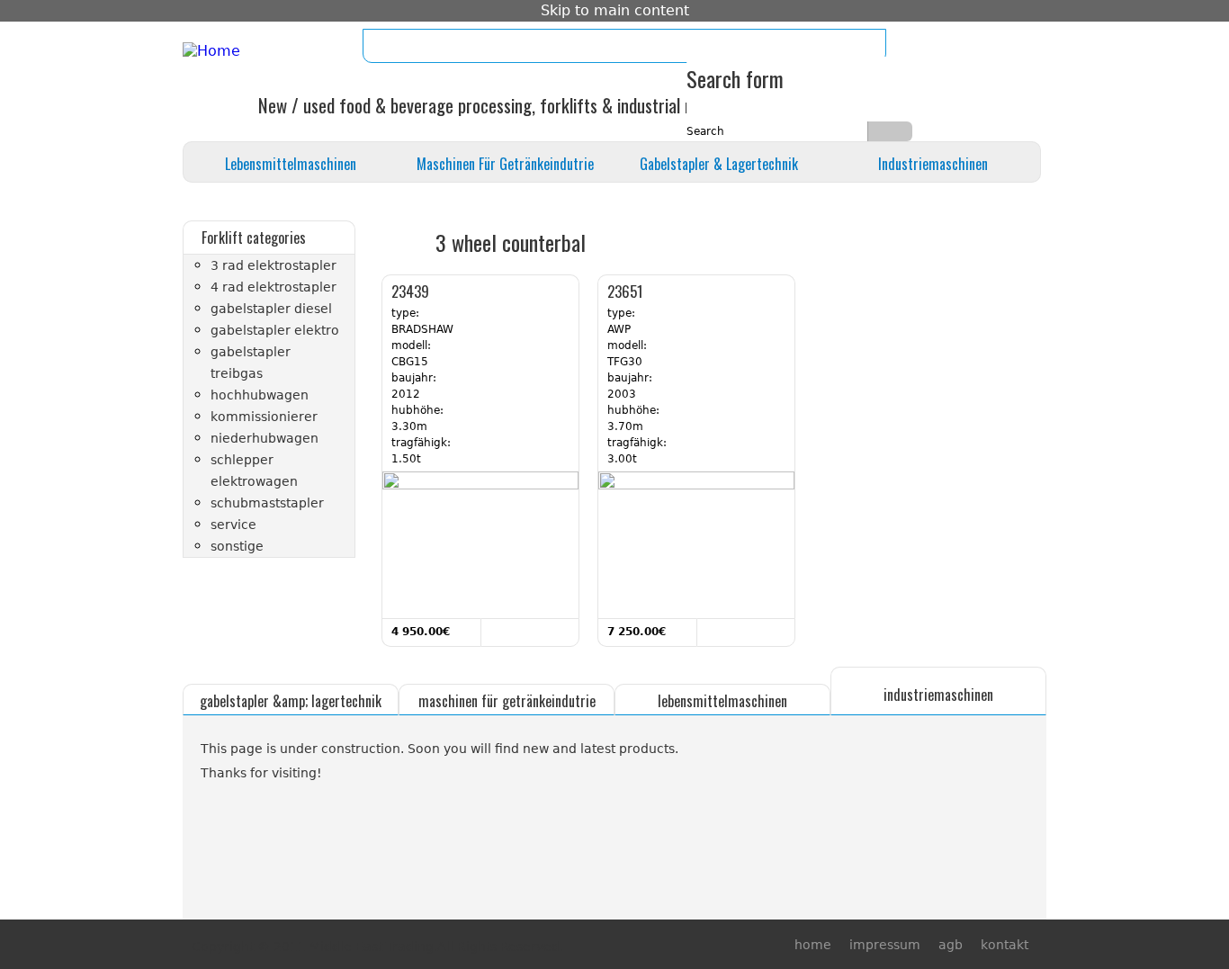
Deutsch (1026, 48)
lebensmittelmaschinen (290, 164)
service (233, 524)
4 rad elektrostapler (273, 287)
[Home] (211, 50)
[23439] (480, 486)
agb (524, 46)
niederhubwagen (264, 438)
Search (707, 131)
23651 (624, 291)
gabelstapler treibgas (251, 363)
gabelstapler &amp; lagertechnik (290, 701)
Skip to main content (615, 10)
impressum (466, 46)
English (987, 48)
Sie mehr (510, 631)
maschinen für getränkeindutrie (505, 164)
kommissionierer (264, 416)
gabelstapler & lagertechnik (719, 164)
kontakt (571, 46)
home (404, 46)
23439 (410, 291)
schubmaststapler (267, 503)
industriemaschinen (933, 164)
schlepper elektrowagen (254, 471)
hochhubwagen (260, 395)
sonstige (237, 546)
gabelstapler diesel (271, 308)
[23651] (696, 486)
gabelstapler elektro (275, 330)
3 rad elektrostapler (273, 265)
